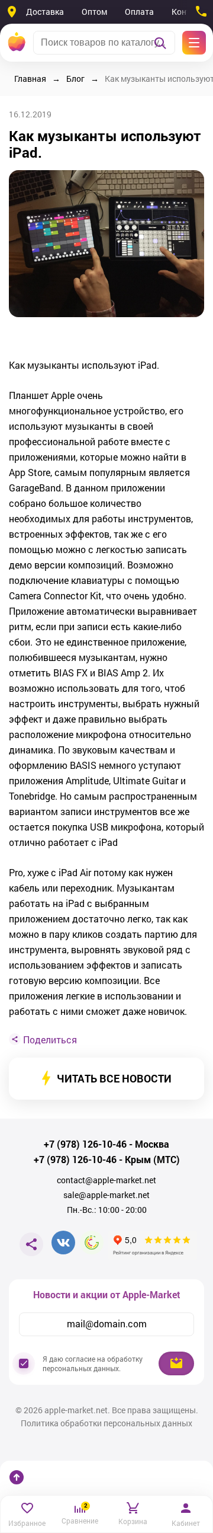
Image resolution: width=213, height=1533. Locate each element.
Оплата (139, 11)
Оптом (94, 11)
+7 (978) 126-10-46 (85, 1144)
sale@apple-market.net (106, 1195)
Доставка (45, 11)
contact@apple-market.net (106, 1180)
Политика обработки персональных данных (106, 1423)
